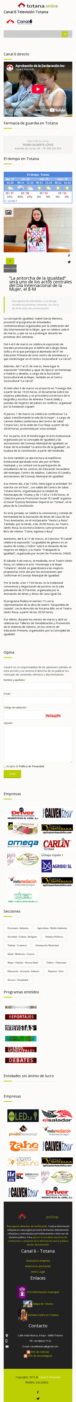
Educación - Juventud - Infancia (23, 971)
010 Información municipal (43, 1292)
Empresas (12, 793)
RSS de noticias (39, 1352)
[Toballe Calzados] (23, 828)
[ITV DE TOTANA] (23, 1176)
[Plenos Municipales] (21, 1049)
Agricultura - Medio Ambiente (52, 928)
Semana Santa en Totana (43, 1315)
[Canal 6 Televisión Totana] (38, 6)
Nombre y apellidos (15, 680)
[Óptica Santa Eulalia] (57, 881)
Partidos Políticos (54, 936)
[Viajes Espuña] (23, 1161)
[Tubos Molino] (23, 896)
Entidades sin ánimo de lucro (29, 1075)
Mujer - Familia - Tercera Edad (23, 962)
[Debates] (21, 1060)
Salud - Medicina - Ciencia (21, 954)
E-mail (7, 693)
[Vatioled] (23, 1115)
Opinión (8, 723)
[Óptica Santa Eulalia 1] (57, 828)
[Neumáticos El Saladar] (57, 1115)
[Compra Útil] (21, 1007)
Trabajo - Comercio (17, 945)
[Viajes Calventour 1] (23, 1192)
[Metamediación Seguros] (23, 881)
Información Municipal (47, 945)
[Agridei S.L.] (57, 865)
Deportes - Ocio (55, 971)
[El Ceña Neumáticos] (23, 813)
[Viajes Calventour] (57, 813)
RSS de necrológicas (39, 1355)
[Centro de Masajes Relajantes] (23, 859)
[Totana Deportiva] (21, 1038)
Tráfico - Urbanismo (56, 962)
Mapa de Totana (43, 1303)
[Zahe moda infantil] (23, 1146)
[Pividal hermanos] (23, 1130)
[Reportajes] (21, 1016)
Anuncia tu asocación (38, 1266)
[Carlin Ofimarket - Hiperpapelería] (57, 843)
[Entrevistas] (21, 1027)
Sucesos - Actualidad (18, 979)
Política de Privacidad (31, 766)
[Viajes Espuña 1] (52, 855)
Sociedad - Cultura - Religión (22, 936)
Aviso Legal (38, 1271)
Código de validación (15, 707)
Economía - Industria (18, 928)
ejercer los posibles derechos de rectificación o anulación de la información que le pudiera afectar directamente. (38, 1241)
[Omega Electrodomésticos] (23, 843)
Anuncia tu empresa (38, 1260)
